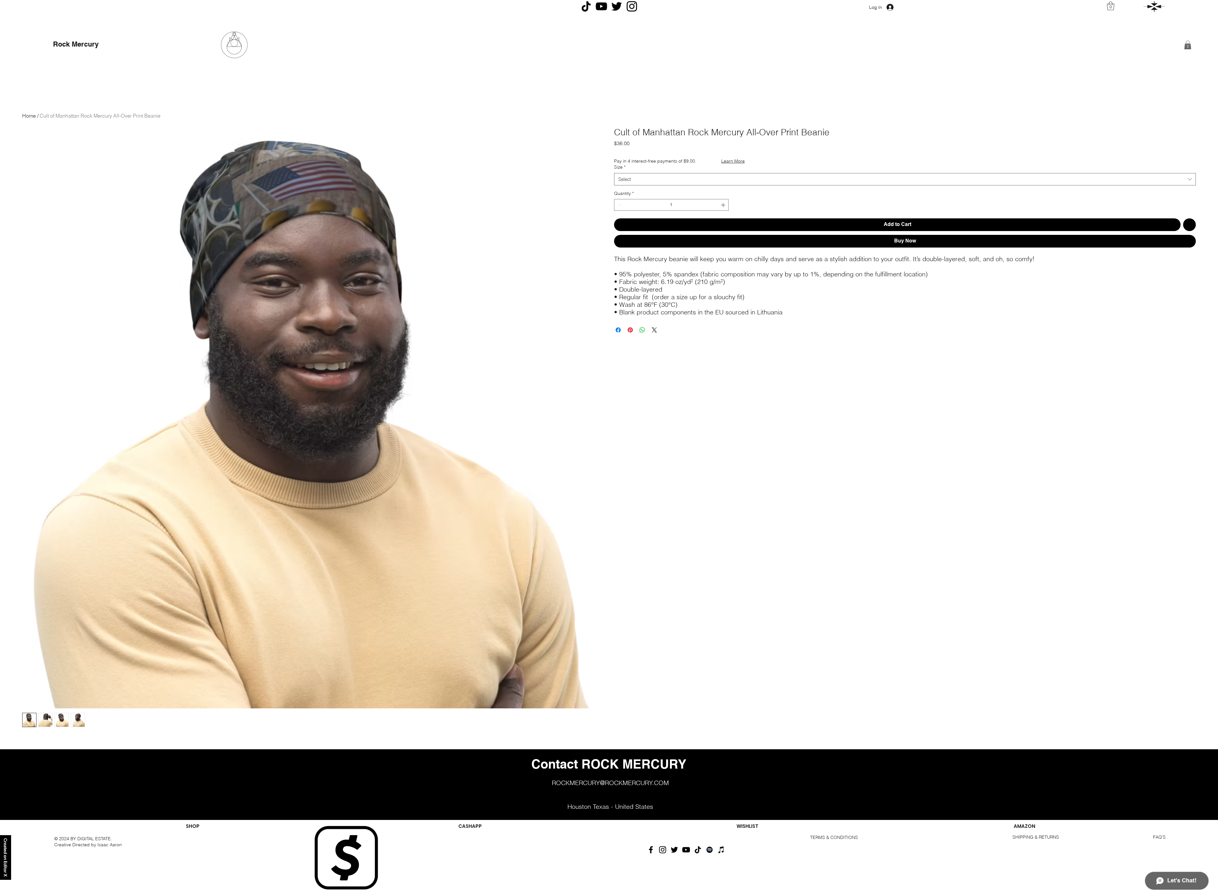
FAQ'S (1159, 837)
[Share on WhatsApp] (642, 330)
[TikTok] (698, 849)
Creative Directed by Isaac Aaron (88, 845)
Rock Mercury (77, 44)
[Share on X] (654, 330)
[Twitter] (674, 849)
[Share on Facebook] (618, 330)
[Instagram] (662, 849)
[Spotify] (709, 849)
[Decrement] (619, 204)
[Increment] (724, 204)
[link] (1110, 6)
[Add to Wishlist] (1189, 224)
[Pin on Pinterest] (630, 330)
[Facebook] (651, 849)
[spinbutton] (671, 204)
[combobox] (905, 179)
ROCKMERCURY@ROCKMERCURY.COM (610, 783)
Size (619, 167)
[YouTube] (686, 849)
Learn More (733, 161)
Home (29, 116)
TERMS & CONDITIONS (834, 837)
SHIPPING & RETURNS (1035, 837)
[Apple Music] (721, 849)
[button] (1154, 6)
